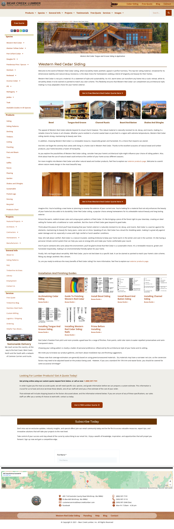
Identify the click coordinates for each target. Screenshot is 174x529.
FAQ (8, 265)
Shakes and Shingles (15, 183)
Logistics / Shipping (14, 318)
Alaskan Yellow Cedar (15, 48)
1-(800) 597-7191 (90, 381)
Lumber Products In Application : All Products (56, 21)
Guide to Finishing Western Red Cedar (74, 297)
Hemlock (10, 70)
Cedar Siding (132, 4)
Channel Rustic (102, 122)
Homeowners (12, 238)
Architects (10, 227)
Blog (158, 4)
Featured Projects (13, 221)
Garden (9, 178)
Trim (8, 157)
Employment (11, 281)
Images (118, 13)
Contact (167, 4)
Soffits (9, 163)
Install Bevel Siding (100, 296)
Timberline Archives (14, 270)
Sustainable (11, 189)
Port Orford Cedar (14, 54)
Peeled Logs (11, 194)
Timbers (10, 137)
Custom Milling (12, 313)
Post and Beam (12, 152)
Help (97, 515)
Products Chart (12, 209)
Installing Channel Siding (153, 297)
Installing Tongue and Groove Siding (49, 327)
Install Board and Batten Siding (126, 297)
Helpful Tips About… (15, 329)
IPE (8, 86)
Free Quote (147, 4)
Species (41, 13)
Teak (8, 102)
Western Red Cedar (14, 43)
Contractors (11, 232)
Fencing (10, 199)
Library (9, 275)
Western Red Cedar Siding (68, 515)
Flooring (10, 173)
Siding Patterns (13, 126)
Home (40, 21)
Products (29, 13)
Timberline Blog (13, 303)
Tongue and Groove (77, 122)
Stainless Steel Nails (14, 308)
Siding (9, 121)
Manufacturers (12, 243)
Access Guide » (43, 302)
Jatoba (9, 97)
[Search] (169, 13)
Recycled (10, 204)
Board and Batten (128, 122)
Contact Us (11, 286)
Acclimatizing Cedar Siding (48, 297)
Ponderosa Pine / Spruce (16, 64)
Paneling (10, 147)
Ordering (10, 324)
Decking (10, 131)
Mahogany (11, 92)
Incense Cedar (12, 81)
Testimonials (82, 13)
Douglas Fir (11, 59)
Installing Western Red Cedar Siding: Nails (74, 329)
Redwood (10, 75)
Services (106, 13)
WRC (71, 21)
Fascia (9, 168)
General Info (55, 13)
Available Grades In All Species (19, 108)
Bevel (51, 122)
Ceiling (9, 142)
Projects (68, 13)
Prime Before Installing (98, 327)
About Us (10, 255)
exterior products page (137, 161)
